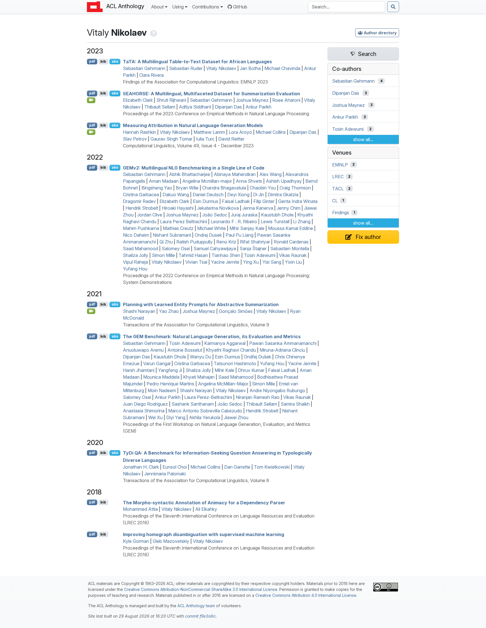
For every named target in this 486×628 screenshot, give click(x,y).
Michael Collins (271, 132)
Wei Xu (155, 417)
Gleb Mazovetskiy (171, 541)
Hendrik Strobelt (141, 208)
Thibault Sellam (159, 107)
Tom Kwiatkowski (272, 467)
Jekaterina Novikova (218, 208)
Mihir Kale (224, 370)
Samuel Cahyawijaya (215, 248)
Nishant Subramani (172, 235)
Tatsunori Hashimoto (235, 363)
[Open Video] (91, 100)
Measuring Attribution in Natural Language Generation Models (193, 125)
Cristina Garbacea (141, 194)
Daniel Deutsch (208, 194)
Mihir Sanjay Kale (247, 228)
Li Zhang (301, 221)
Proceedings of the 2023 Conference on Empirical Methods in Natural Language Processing (216, 113)
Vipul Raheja (135, 262)
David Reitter (231, 139)
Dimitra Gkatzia (283, 194)
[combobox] (346, 6)
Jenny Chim (288, 208)
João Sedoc (214, 215)
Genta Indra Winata (298, 201)
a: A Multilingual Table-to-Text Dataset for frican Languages (197, 61)
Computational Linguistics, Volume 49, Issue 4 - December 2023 (188, 145)
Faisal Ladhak (236, 201)
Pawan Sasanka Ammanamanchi (282, 343)
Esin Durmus (205, 201)
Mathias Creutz (178, 228)
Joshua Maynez (252, 100)
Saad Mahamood (140, 248)
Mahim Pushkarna (141, 228)
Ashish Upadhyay (284, 181)
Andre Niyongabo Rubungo (277, 390)
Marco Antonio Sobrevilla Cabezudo (205, 411)
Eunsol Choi (175, 467)
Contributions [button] (205, 7)
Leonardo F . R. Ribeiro (234, 221)
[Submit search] (393, 6)
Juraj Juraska (244, 215)
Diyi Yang (175, 417)
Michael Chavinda (282, 68)
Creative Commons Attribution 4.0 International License (305, 595)
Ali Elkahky (206, 509)
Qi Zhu (166, 242)
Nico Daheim (136, 235)
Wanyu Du (200, 357)
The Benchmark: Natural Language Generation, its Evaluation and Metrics (212, 336)
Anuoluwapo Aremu (143, 350)
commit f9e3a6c (200, 616)
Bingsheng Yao (156, 188)
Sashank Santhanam (193, 404)
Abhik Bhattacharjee (189, 174)
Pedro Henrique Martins (170, 384)
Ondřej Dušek (257, 357)
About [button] (157, 7)
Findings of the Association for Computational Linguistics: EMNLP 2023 (195, 82)
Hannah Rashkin (139, 132)
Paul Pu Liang (239, 235)
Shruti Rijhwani (171, 100)
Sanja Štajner (253, 248)
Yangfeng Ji (170, 370)
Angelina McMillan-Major (223, 384)
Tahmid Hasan (193, 255)
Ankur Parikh (258, 107)
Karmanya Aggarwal (225, 343)
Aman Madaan (164, 181)
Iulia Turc (205, 139)
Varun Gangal (156, 363)
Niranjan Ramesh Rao (258, 397)
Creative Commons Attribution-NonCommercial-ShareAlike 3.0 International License (200, 589)
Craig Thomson (295, 188)
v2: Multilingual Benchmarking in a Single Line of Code (193, 167)
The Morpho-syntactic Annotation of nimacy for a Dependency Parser (204, 502)
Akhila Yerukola (204, 417)
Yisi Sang (271, 262)
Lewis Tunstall (275, 221)
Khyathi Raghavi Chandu (231, 350)
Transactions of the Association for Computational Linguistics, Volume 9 (196, 324)
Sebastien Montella (289, 248)
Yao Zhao (169, 311)
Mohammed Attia (140, 509)
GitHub (240, 7)
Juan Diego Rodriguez (145, 404)
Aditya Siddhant (195, 107)
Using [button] (178, 7)
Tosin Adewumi (259, 255)
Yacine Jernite (225, 262)
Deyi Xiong (238, 194)
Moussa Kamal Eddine (290, 228)
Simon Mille (163, 255)
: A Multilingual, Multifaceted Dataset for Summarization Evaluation (211, 93)
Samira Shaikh (295, 404)
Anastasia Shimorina (144, 411)
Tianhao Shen (226, 255)
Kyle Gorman (136, 541)
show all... (363, 139)
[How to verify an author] (153, 32)
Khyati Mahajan (199, 377)
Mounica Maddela (161, 377)
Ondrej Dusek (208, 235)
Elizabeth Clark (138, 100)
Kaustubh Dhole (277, 215)
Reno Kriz (226, 242)
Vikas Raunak (293, 255)
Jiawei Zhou (236, 417)
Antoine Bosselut (184, 350)
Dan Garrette (237, 467)
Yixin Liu (293, 262)
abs (115, 61)
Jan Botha (250, 68)
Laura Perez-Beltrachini (208, 397)
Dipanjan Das (228, 107)
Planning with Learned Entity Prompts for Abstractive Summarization (201, 304)
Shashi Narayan (139, 311)
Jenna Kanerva (257, 208)
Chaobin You (263, 188)
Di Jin (258, 194)
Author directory (380, 32)
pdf (92, 61)
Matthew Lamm (209, 132)
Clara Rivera (151, 75)
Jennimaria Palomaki (165, 473)
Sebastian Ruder (185, 68)
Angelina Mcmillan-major (207, 181)
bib (103, 61)
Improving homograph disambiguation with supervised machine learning (203, 534)
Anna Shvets (249, 181)
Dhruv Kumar (251, 370)
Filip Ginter (263, 201)
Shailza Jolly (135, 255)
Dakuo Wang (176, 194)
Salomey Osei (176, 248)
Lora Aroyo (240, 132)
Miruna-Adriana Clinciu (282, 350)
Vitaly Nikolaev (221, 68)
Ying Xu (251, 262)
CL (335, 200)
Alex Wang (270, 174)
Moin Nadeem (162, 390)
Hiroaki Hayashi (178, 208)
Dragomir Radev (139, 201)
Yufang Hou (135, 269)
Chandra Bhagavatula (224, 188)
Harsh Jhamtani (138, 370)
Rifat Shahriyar (255, 242)
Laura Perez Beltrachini (183, 221)
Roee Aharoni (286, 100)
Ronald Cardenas (291, 242)
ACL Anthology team (196, 605)
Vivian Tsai (196, 262)
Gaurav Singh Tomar (171, 139)
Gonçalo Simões (236, 311)
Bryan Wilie (187, 188)
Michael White (211, 228)
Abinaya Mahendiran (235, 174)
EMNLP (340, 164)
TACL (338, 188)
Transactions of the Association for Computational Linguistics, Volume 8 (196, 480)
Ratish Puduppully (194, 242)
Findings (340, 212)
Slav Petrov (135, 139)
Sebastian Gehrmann (144, 68)
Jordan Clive (149, 215)
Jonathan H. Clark (141, 467)
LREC (338, 176)
